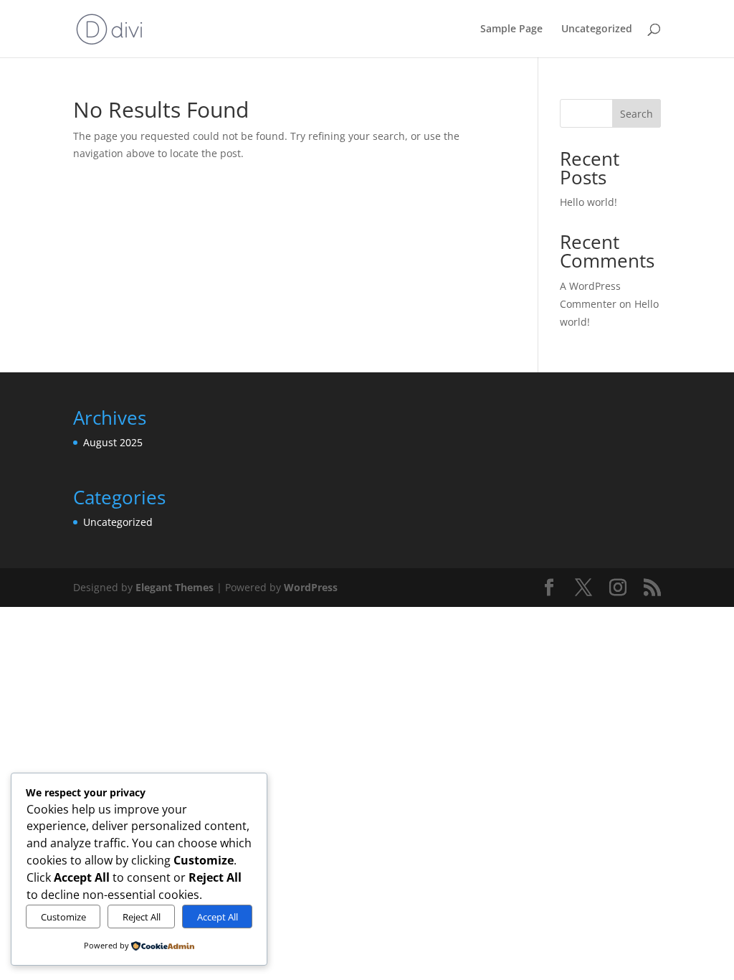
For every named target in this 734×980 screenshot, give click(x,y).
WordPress (311, 587)
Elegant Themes (174, 587)
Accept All (217, 916)
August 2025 (113, 442)
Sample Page (511, 29)
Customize (63, 916)
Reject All (142, 916)
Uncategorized (596, 29)
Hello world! (588, 202)
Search (636, 114)
